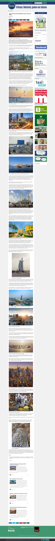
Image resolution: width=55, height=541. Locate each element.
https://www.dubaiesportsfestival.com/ (26, 457)
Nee (43, 539)
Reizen (9, 17)
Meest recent (41, 13)
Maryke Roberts (11, 16)
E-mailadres (37, 35)
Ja (41, 539)
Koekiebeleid (47, 539)
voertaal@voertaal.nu (12, 528)
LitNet (22, 535)
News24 (38, 163)
